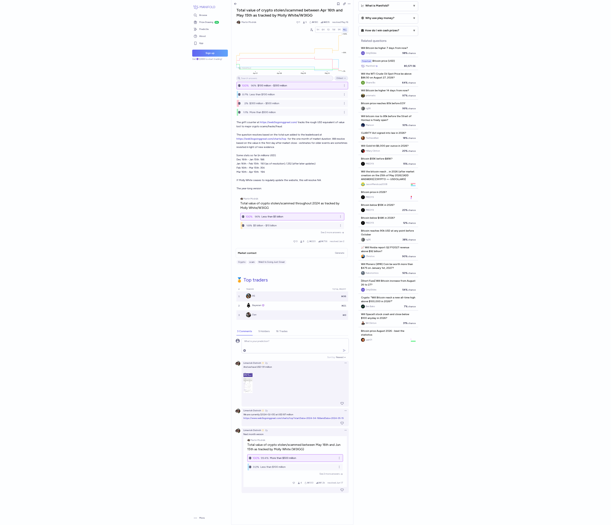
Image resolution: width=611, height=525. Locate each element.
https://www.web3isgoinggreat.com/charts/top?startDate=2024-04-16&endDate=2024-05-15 (293, 418)
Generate (339, 253)
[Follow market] (338, 3)
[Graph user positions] (311, 29)
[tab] (244, 331)
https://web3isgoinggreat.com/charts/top (261, 138)
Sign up (210, 53)
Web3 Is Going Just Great (271, 262)
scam (252, 262)
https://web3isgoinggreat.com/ (278, 122)
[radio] (318, 30)
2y (266, 363)
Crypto (242, 262)
